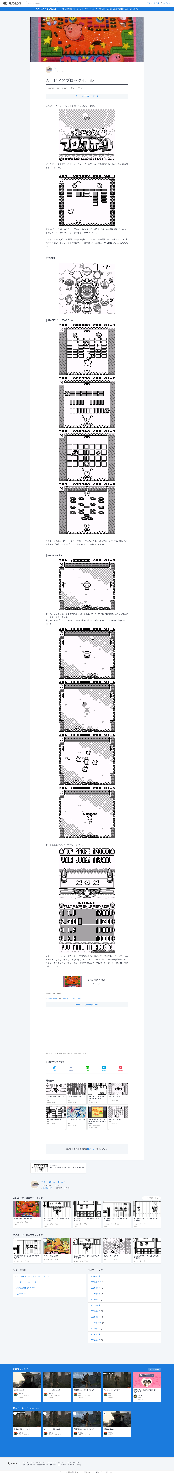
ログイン (166, 3)
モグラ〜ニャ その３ (116, 1096)
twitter (54, 1464)
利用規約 (38, 1462)
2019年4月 (95, 1305)
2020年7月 (95, 1276)
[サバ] (34, 1184)
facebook (63, 1464)
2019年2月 (95, 1317)
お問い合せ (75, 1462)
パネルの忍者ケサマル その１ (76, 1120)
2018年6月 (95, 1340)
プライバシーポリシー (49, 1462)
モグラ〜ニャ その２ (116, 1119)
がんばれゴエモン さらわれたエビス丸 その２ (97, 1097)
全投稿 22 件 (47, 1188)
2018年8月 (95, 1329)
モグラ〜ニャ (22, 1294)
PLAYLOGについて (28, 1462)
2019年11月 (96, 1282)
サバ (55, 68)
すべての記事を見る (151, 1198)
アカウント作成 (153, 3)
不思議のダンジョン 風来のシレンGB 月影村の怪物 (97, 1121)
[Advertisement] (67, 1029)
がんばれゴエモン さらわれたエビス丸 (33, 1276)
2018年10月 (96, 1323)
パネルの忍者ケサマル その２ (76, 1097)
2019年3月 (95, 1311)
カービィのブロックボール (87, 96)
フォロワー (62, 1182)
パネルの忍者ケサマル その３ (55, 1097)
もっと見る (154, 1369)
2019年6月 (95, 1294)
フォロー (53, 1182)
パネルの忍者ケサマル (26, 1288)
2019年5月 (95, 1300)
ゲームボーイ (57, 993)
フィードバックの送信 (64, 1462)
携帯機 (48, 993)
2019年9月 (95, 1288)
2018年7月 (95, 1334)
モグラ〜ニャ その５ (54, 1119)
